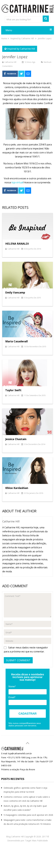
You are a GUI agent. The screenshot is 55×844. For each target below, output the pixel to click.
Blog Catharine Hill (15, 836)
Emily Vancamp (15, 292)
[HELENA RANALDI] (27, 226)
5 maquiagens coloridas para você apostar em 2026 (28, 814)
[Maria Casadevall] (27, 324)
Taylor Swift (13, 390)
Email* (12, 697)
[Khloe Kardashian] (27, 470)
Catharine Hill (10, 62)
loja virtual (17, 182)
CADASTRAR (27, 713)
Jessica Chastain (15, 439)
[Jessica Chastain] (27, 421)
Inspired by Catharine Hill (21, 48)
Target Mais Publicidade (36, 840)
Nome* (12, 686)
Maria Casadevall (16, 341)
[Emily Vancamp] (27, 275)
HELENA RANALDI (17, 243)
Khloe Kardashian (16, 488)
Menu (9, 30)
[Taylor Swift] (27, 373)
